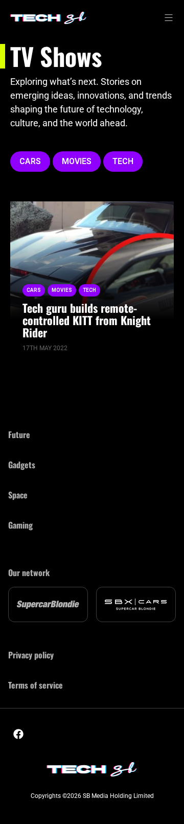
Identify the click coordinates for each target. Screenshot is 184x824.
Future (19, 434)
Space (18, 495)
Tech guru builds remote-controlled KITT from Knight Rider (86, 320)
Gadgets (21, 465)
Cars (30, 161)
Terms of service (35, 685)
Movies (76, 161)
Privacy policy (31, 655)
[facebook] (18, 734)
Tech (122, 161)
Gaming (20, 525)
